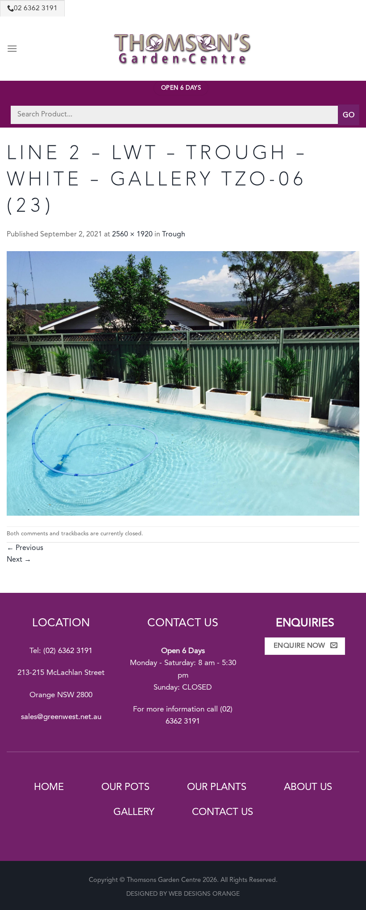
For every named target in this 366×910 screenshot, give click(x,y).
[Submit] (348, 114)
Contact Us (222, 812)
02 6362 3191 (36, 8)
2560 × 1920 (132, 234)
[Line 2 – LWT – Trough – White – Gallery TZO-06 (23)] (183, 383)
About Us (308, 787)
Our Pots (125, 787)
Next (19, 559)
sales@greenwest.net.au (61, 717)
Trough (173, 234)
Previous (25, 548)
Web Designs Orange (204, 894)
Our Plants (216, 787)
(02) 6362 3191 (67, 651)
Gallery (133, 812)
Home (49, 787)
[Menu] (12, 48)
